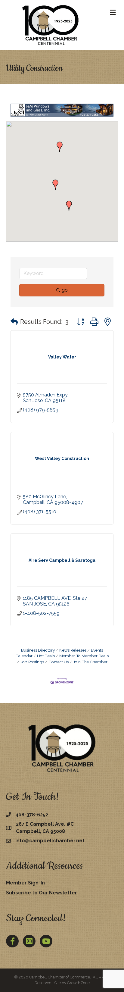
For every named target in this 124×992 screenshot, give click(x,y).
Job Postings (32, 661)
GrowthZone (78, 983)
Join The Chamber (90, 661)
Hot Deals (46, 655)
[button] (55, 184)
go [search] (65, 290)
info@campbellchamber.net (50, 840)
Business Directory (38, 650)
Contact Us (58, 661)
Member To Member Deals (84, 655)
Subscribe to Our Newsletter (41, 893)
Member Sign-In (25, 883)
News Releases (72, 650)
